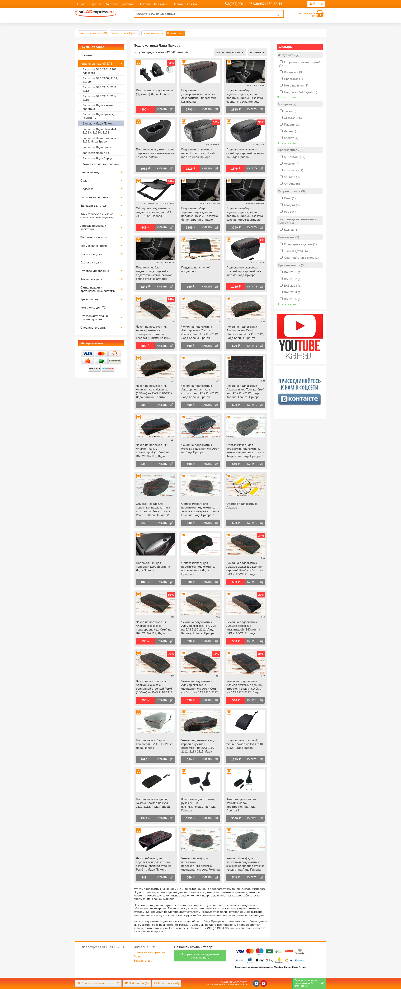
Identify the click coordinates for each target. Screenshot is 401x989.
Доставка (128, 4)
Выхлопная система (94, 197)
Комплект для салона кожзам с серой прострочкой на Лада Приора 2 (241, 804)
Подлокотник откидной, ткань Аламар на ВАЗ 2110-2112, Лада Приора (245, 744)
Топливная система (93, 237)
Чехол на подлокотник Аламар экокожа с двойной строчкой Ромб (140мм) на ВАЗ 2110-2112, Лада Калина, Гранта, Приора (244, 569)
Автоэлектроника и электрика (93, 227)
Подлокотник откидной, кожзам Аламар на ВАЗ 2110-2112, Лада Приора (153, 802)
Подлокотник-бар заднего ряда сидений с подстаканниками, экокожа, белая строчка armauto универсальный (200, 214)
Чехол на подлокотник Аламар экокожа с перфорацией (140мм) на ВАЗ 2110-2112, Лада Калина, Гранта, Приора (153, 628)
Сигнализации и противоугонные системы (97, 289)
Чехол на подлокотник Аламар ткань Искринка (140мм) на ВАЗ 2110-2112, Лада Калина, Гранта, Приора (154, 391)
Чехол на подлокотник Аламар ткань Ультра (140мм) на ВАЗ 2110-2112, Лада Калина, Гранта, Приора (200, 332)
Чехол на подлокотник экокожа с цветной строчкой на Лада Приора (200, 448)
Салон (84, 180)
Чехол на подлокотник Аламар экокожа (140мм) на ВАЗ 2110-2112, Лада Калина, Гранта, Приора (198, 627)
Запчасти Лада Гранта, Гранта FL (98, 116)
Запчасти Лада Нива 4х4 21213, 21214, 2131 (99, 130)
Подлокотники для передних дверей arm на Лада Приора (153, 566)
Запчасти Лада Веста (97, 147)
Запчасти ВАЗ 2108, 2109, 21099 (100, 80)
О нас (81, 4)
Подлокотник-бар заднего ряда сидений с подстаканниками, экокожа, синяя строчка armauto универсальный (154, 273)
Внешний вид (89, 172)
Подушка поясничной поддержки (196, 269)
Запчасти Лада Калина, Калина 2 (98, 107)
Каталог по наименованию (100, 164)
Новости (144, 4)
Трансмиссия (89, 299)
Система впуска (91, 254)
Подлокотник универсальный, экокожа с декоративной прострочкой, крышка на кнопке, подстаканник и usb (200, 96)
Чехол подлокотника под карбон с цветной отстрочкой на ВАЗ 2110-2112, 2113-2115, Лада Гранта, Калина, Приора (198, 746)
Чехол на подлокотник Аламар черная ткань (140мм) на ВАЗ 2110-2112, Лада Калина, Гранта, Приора (200, 391)
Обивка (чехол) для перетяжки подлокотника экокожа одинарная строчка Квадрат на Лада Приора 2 (245, 450)
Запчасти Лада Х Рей (96, 152)
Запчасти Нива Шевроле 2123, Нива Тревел (99, 139)
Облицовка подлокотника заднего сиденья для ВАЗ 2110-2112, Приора (153, 212)
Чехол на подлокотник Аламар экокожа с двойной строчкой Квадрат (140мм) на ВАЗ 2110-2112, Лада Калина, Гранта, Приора (244, 687)
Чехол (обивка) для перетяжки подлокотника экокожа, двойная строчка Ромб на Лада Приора (153, 864)
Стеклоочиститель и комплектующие (94, 317)
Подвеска (86, 189)
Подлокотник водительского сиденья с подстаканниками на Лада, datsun (155, 153)
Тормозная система (94, 245)
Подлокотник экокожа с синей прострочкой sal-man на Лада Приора (245, 153)
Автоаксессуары (91, 279)
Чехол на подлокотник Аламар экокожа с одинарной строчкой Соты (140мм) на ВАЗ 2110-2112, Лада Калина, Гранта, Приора (200, 687)
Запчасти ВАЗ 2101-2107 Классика (99, 71)
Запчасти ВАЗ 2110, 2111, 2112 (99, 89)
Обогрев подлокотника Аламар (242, 505)
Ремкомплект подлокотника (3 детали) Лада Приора (155, 92)
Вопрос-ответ (142, 960)
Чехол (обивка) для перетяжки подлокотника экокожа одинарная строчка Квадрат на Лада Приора (245, 864)
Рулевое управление (94, 270)
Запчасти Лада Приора (98, 123)
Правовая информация (149, 952)
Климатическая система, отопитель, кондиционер (97, 215)
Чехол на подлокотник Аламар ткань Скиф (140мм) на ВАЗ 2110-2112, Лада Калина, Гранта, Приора (245, 332)
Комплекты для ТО (93, 307)
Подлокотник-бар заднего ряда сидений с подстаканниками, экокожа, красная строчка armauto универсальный (245, 214)
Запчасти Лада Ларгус (97, 158)
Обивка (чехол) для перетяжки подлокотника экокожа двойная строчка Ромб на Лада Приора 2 (153, 509)
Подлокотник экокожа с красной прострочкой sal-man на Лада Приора (243, 271)
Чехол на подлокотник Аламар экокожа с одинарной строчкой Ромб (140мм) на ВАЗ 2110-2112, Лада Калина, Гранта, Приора (154, 687)
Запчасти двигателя (94, 205)
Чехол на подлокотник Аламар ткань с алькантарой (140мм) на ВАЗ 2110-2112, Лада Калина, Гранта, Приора (153, 451)
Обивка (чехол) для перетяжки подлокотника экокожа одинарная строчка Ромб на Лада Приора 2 (200, 509)
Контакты (111, 4)
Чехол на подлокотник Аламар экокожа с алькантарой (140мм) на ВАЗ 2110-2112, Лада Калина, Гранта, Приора (243, 628)
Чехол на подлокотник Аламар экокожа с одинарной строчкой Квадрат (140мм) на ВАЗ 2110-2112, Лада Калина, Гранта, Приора (153, 332)
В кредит (95, 4)
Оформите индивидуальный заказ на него (200, 955)
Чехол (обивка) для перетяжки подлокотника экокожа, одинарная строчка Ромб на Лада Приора (200, 864)
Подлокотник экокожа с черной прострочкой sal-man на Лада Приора (198, 153)
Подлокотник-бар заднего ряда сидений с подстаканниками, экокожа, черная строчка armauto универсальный (245, 96)
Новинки (86, 55)
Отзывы (192, 4)
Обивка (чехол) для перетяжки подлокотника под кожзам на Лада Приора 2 (198, 568)
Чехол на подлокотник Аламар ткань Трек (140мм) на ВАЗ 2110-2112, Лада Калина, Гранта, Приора (245, 391)
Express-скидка (90, 262)
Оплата (178, 4)
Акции (137, 956)
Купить (162, 109)
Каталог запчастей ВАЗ (96, 63)
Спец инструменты (93, 327)
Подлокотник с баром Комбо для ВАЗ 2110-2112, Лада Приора (154, 744)
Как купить (161, 4)
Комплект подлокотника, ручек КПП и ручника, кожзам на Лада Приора (198, 804)
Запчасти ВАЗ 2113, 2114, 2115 (100, 98)
